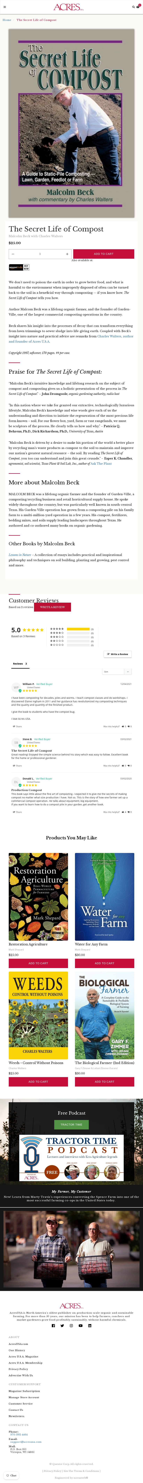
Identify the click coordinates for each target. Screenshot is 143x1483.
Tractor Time (71, 1124)
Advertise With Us (21, 1375)
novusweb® (81, 1477)
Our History (17, 1350)
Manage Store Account (24, 1397)
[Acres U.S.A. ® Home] (69, 7)
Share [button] (19, 726)
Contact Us (16, 1410)
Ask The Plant (101, 463)
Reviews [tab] (18, 663)
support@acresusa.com (26, 1441)
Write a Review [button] (119, 654)
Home (7, 20)
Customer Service (21, 1403)
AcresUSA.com (18, 1344)
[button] (124, 726)
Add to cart (38, 963)
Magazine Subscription (24, 1391)
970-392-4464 (19, 1434)
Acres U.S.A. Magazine (23, 1356)
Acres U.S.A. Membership (26, 1362)
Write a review (52, 607)
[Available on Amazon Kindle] (19, 267)
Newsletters (16, 1416)
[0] (137, 7)
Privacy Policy (18, 1369)
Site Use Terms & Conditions (81, 1471)
